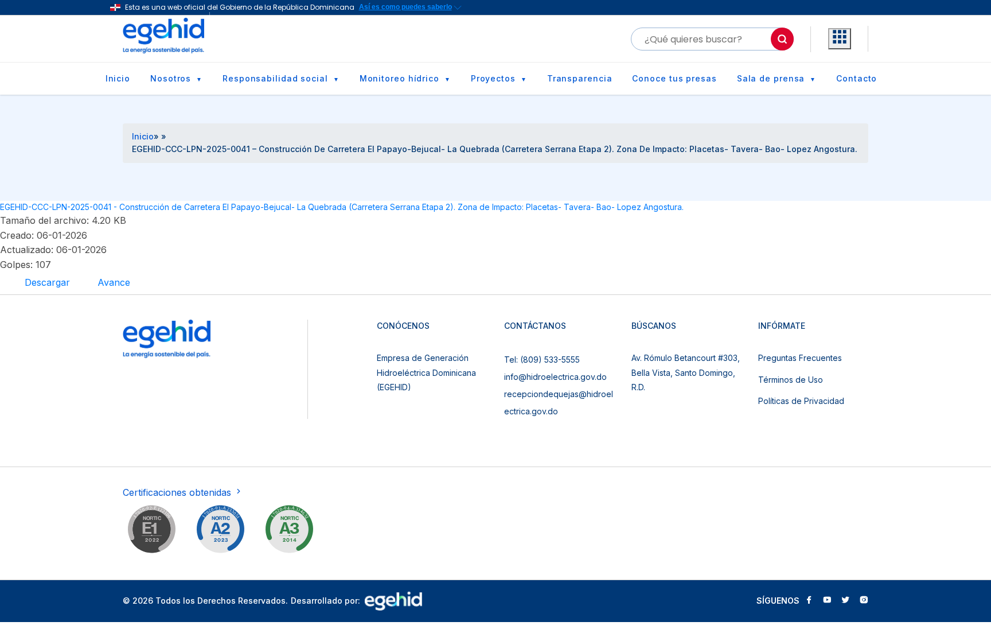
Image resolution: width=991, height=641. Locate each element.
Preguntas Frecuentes (800, 358)
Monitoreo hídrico (399, 78)
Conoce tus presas (674, 78)
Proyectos (493, 78)
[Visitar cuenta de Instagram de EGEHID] (863, 601)
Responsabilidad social (275, 78)
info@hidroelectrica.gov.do (555, 377)
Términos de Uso (790, 379)
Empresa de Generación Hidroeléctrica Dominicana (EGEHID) (426, 372)
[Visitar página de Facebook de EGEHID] (808, 601)
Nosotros (170, 78)
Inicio (118, 78)
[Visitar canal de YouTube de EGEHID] (827, 601)
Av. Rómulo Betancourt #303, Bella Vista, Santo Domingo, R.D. (685, 372)
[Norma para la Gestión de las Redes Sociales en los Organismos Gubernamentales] (151, 531)
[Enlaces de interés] (839, 39)
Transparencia (579, 78)
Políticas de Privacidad (801, 401)
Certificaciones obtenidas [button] (178, 492)
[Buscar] (782, 39)
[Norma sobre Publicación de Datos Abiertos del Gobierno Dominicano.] (289, 531)
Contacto (856, 78)
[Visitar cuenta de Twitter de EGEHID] (845, 601)
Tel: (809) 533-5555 (542, 359)
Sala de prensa (771, 78)
